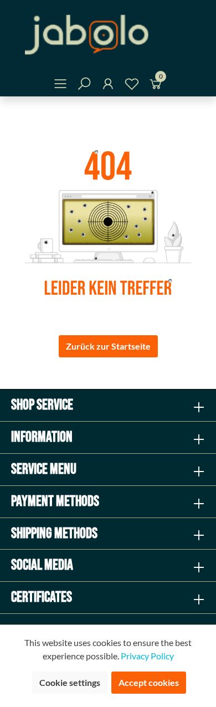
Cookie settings (69, 682)
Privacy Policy (147, 655)
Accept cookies (149, 682)
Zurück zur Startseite (108, 346)
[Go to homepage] (108, 34)
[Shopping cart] (155, 85)
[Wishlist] (132, 85)
